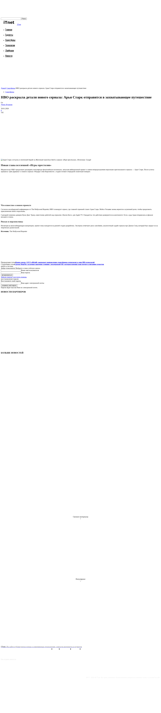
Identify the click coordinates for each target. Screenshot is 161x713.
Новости (8, 55)
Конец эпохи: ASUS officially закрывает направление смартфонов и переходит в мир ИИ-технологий (55, 262)
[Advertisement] (41, 65)
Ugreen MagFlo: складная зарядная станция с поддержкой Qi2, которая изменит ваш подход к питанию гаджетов (59, 264)
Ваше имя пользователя (30, 270)
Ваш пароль (25, 273)
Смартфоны (10, 40)
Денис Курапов (6, 105)
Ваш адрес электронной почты (32, 283)
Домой (3, 88)
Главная (8, 29)
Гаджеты (9, 34)
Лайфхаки (9, 50)
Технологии (10, 45)
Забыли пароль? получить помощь (14, 277)
